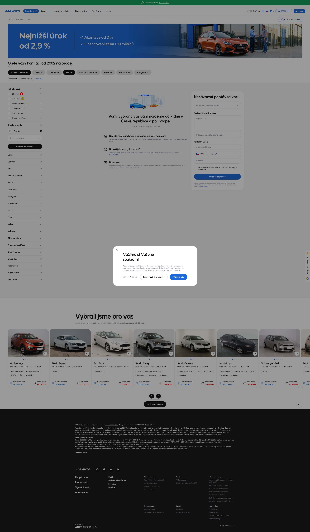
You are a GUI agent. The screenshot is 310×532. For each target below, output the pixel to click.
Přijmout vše (178, 277)
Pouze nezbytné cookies (153, 277)
